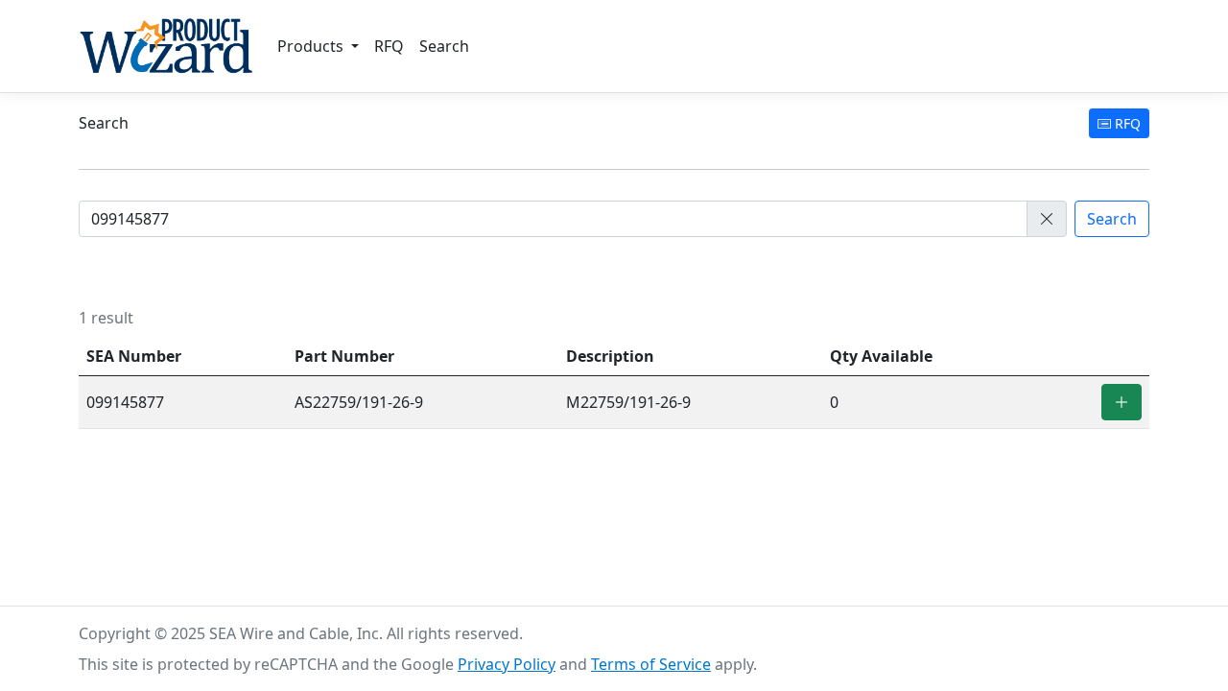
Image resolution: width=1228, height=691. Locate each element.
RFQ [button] (1126, 123)
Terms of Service (651, 664)
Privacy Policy (506, 664)
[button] (1047, 219)
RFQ (389, 46)
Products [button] (312, 46)
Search (444, 46)
